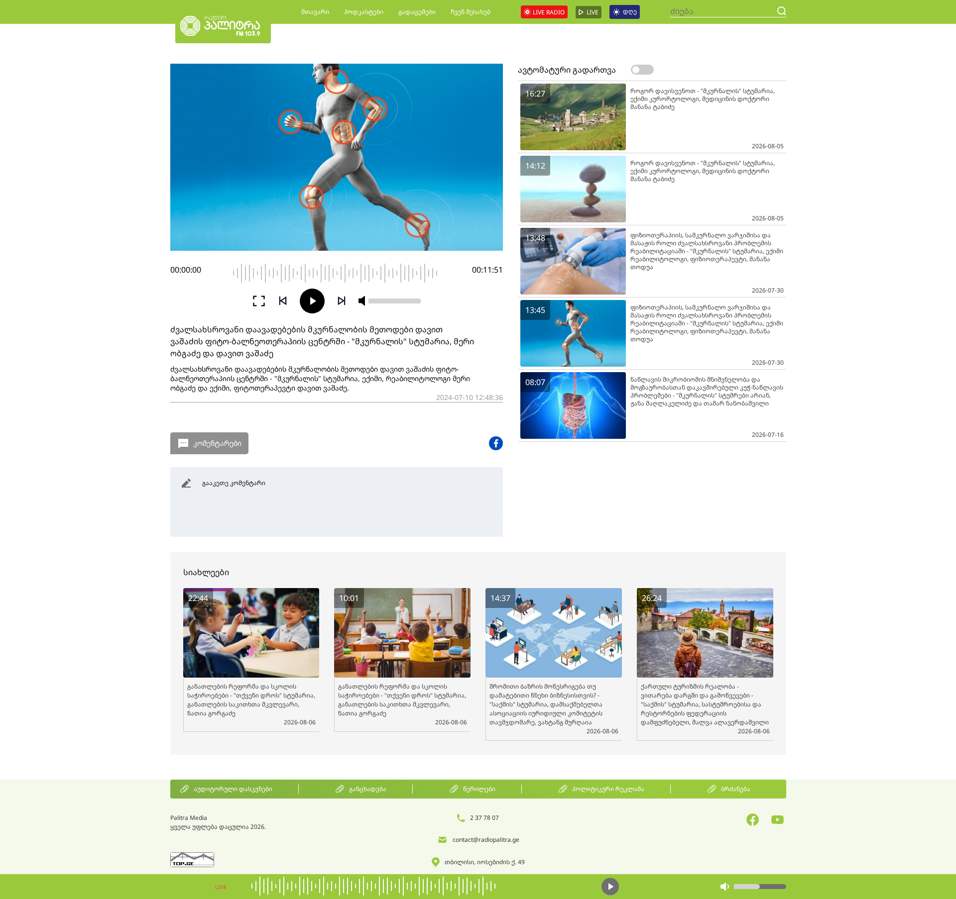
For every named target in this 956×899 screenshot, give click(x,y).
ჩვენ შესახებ (470, 11)
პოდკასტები (363, 11)
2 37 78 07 (484, 817)
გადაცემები (417, 11)
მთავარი (315, 11)
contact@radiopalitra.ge (486, 839)
